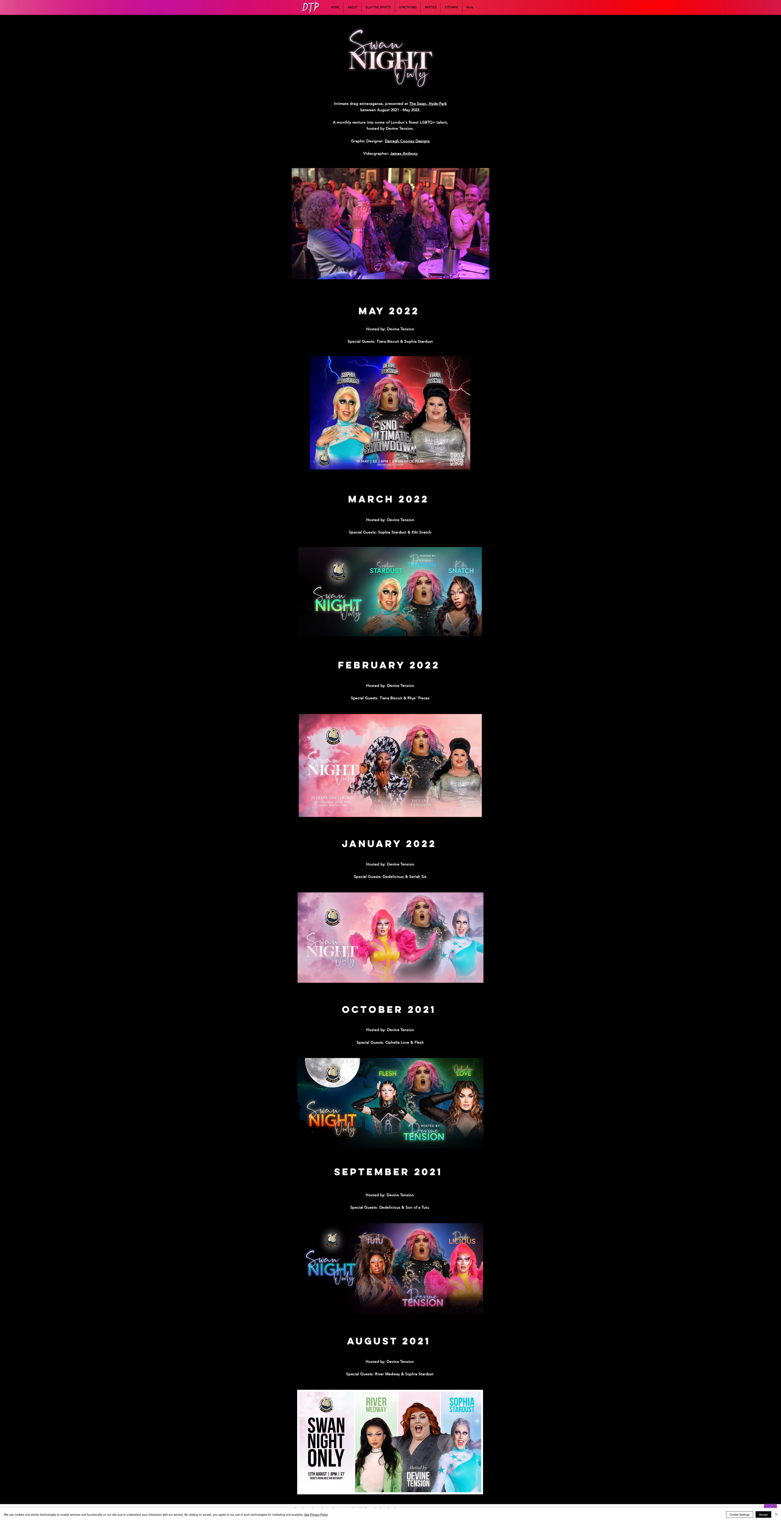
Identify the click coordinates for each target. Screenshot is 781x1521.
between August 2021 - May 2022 (389, 110)
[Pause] (297, 273)
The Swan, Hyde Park (428, 103)
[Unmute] (304, 273)
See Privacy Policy (316, 1514)
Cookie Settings (740, 1514)
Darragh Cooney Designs (407, 141)
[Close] (776, 1514)
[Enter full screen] (483, 273)
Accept (763, 1514)
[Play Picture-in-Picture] (477, 273)
